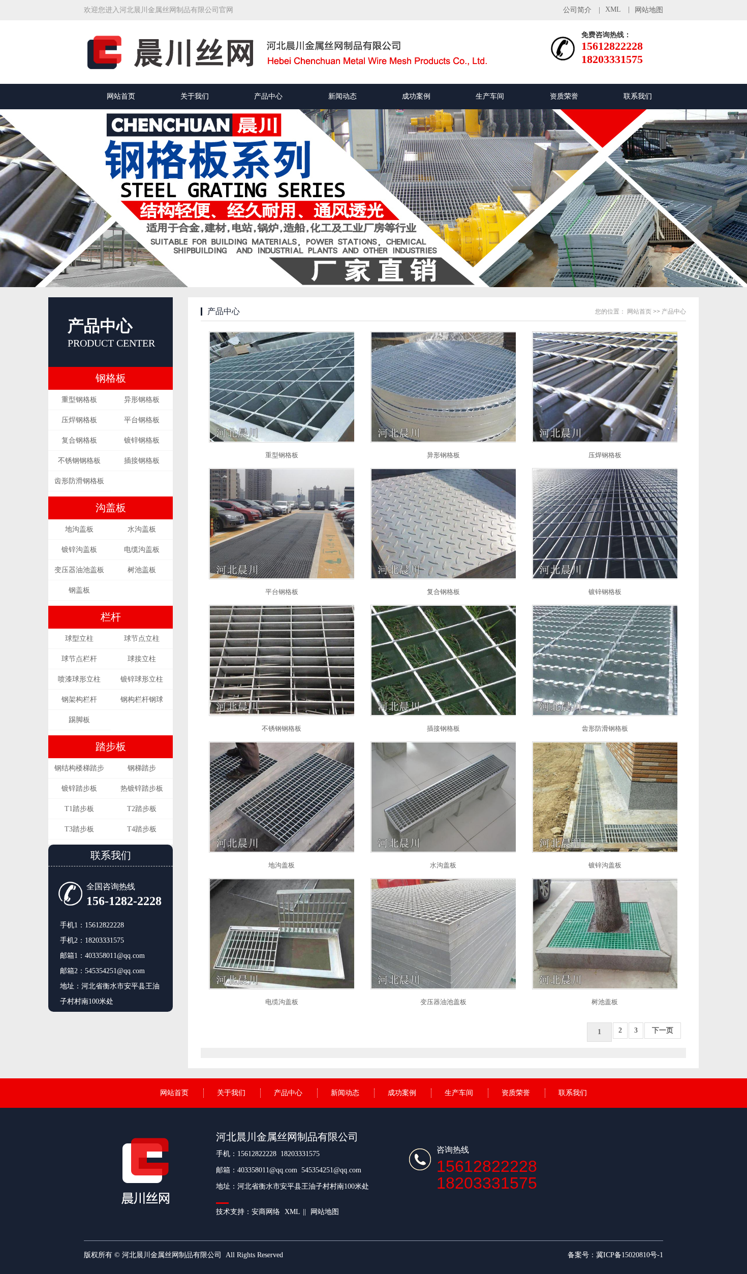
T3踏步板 (79, 829)
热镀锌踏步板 (141, 788)
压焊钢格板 (79, 420)
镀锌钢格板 (142, 440)
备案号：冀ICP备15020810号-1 (615, 1255)
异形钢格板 (142, 399)
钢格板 (111, 378)
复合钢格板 (79, 440)
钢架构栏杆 (79, 699)
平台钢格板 (142, 420)
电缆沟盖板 (142, 549)
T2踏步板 (142, 809)
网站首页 (121, 96)
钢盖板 (79, 590)
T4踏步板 (142, 829)
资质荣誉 (564, 96)
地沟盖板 (79, 529)
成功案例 (416, 96)
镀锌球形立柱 (141, 679)
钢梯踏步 (142, 768)
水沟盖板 (142, 529)
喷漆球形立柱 (79, 679)
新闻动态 (342, 96)
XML (613, 9)
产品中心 (268, 96)
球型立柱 (79, 638)
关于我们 (194, 96)
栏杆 (111, 617)
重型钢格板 (79, 399)
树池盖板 (142, 570)
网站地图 (649, 10)
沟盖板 (111, 507)
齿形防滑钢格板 (79, 481)
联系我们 (638, 96)
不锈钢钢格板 (79, 460)
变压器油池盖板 (79, 570)
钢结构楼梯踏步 (79, 768)
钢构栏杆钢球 (141, 699)
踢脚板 (79, 720)
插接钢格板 (142, 460)
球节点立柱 (142, 638)
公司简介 (577, 10)
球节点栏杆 (79, 659)
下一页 (662, 1030)
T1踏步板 (79, 809)
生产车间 (490, 96)
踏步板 (111, 746)
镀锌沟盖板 (79, 549)
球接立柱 (142, 659)
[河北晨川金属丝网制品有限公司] (297, 68)
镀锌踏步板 (79, 788)
